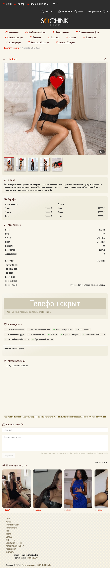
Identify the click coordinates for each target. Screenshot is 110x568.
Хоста (8, 534)
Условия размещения (15, 546)
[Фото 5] (57, 164)
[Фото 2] (21, 164)
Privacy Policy (83, 453)
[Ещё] (103, 22)
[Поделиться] (105, 59)
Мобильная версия (14, 543)
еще (55, 4)
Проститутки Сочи (11, 48)
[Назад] (4, 59)
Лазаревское (11, 528)
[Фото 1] (9, 164)
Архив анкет (11, 549)
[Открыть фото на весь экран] (55, 109)
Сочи (8, 519)
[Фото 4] (45, 164)
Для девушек (93, 11)
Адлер (8, 522)
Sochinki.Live (32, 558)
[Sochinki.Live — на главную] (55, 22)
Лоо (7, 531)
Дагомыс (9, 537)
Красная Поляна (12, 525)
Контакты (10, 552)
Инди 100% (10, 540)
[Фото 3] (33, 164)
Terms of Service (97, 453)
